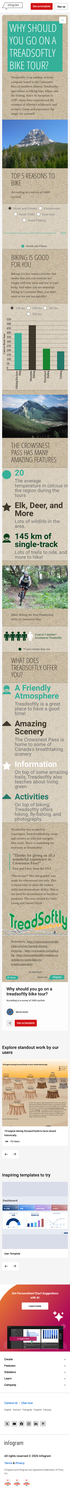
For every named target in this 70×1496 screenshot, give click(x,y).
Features (9, 1365)
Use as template (42, 6)
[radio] (23, 209)
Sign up (61, 6)
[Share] (9, 1023)
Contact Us (11, 1403)
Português (27, 1409)
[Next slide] (14, 1154)
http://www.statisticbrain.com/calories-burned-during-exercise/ (35, 946)
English (7, 1409)
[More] (62, 20)
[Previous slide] (6, 1154)
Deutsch (17, 1409)
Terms (8, 1463)
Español (37, 1409)
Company (10, 1385)
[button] (35, 246)
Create (8, 1359)
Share (13, 977)
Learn (8, 1378)
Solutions (10, 1372)
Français (47, 1409)
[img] (30, 233)
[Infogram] (12, 6)
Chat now (27, 1403)
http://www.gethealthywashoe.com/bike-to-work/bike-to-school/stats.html (34, 959)
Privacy (20, 1463)
